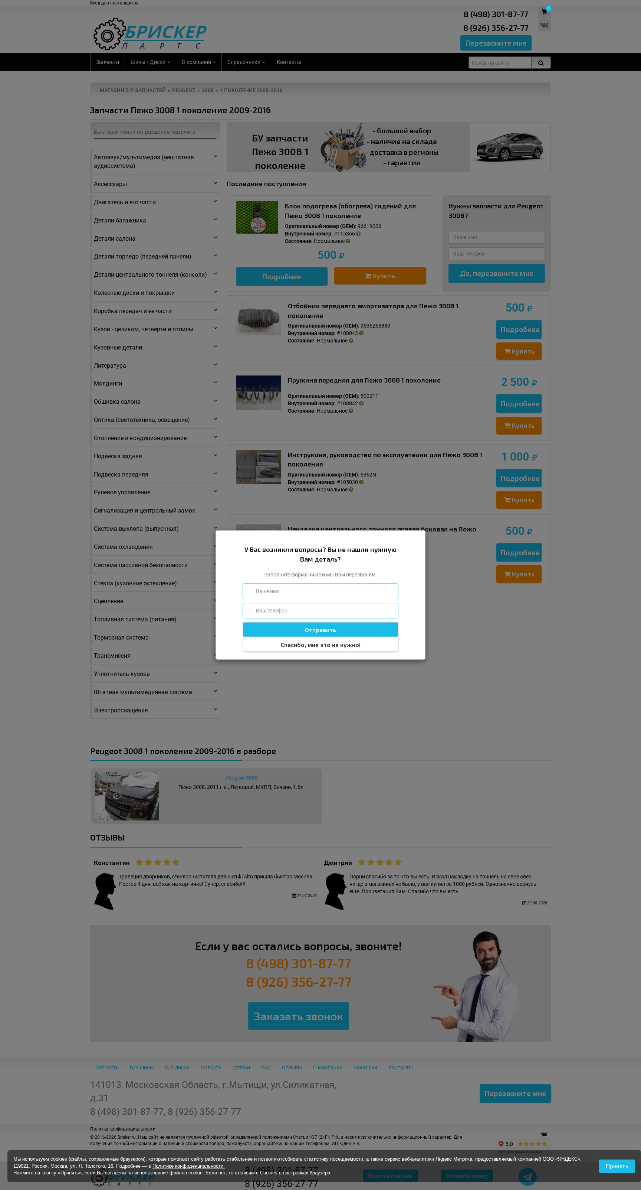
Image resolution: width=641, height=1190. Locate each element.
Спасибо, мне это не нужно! (321, 644)
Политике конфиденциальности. (188, 1166)
